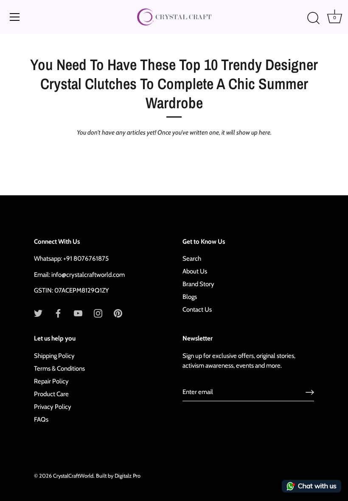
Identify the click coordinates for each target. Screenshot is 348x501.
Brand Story (198, 284)
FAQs (41, 419)
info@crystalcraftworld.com (88, 275)
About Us (194, 271)
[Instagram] (98, 313)
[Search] (313, 18)
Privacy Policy (52, 407)
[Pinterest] (118, 313)
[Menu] (15, 17)
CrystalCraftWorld (73, 476)
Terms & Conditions (59, 368)
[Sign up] (310, 392)
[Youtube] (78, 313)
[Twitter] (38, 313)
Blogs (189, 297)
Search (191, 258)
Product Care (51, 394)
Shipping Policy (54, 356)
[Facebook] (58, 313)
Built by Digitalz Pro (118, 476)
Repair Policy (51, 381)
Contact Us (197, 309)
